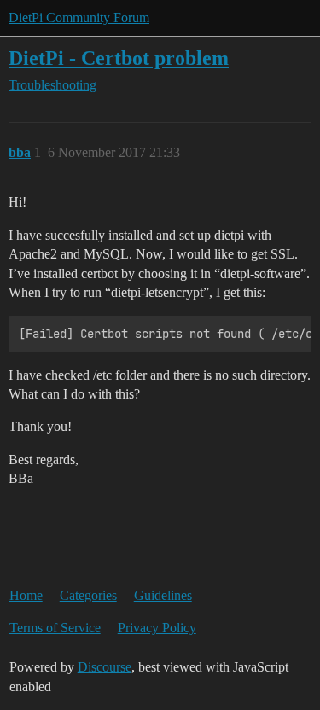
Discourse (104, 667)
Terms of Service (55, 627)
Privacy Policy (157, 627)
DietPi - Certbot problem (119, 57)
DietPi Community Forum (79, 17)
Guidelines (163, 595)
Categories (88, 595)
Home (26, 595)
